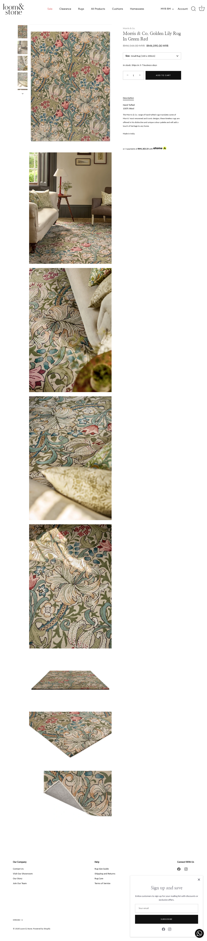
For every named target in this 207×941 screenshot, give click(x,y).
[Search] (193, 8)
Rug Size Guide (102, 868)
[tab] (130, 98)
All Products (98, 8)
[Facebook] (163, 929)
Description (128, 97)
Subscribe (166, 919)
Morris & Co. (129, 28)
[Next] (22, 93)
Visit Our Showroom (23, 873)
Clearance (65, 8)
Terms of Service (102, 883)
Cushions (117, 8)
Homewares (137, 8)
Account (183, 8)
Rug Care (99, 878)
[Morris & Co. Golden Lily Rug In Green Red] (22, 31)
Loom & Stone (26, 928)
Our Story (17, 878)
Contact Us (18, 868)
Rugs (81, 8)
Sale (49, 8)
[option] (22, 32)
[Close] (198, 879)
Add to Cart (163, 75)
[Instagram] (169, 929)
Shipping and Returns (105, 873)
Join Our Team (20, 883)
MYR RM (166, 8)
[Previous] (22, 21)
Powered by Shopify (41, 928)
